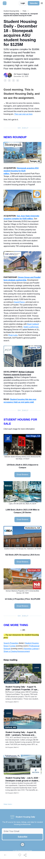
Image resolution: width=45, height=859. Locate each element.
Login (23, 3)
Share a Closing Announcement (17, 651)
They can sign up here (23, 114)
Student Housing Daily (11, 11)
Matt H (26, 74)
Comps (13, 646)
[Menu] (41, 3)
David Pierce (19, 302)
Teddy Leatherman (31, 327)
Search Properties (11, 643)
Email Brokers (22, 475)
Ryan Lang (12, 335)
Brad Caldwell (33, 324)
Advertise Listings (31, 649)
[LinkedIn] (22, 844)
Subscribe (34, 3)
